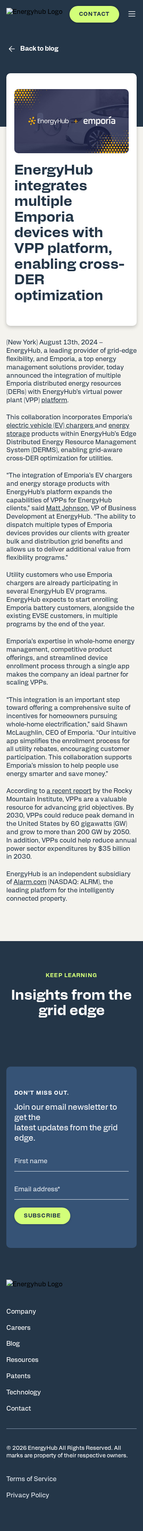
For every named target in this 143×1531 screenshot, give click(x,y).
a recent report (68, 791)
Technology (23, 1392)
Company (21, 1311)
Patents (18, 1376)
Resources (22, 1360)
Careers (18, 1328)
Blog (13, 1344)
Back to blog (39, 49)
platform (54, 400)
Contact (94, 14)
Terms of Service (31, 1479)
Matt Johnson (67, 508)
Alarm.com (30, 882)
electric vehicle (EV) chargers (50, 425)
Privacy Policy (27, 1495)
